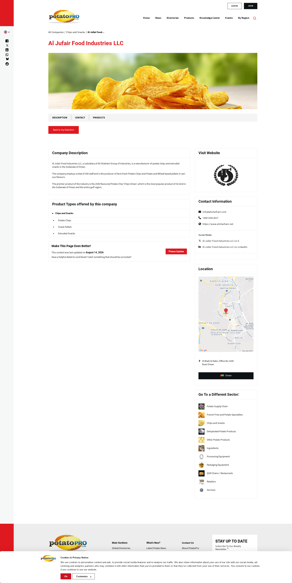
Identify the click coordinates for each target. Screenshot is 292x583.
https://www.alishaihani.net (218, 224)
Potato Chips (64, 220)
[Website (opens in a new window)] (226, 175)
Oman (228, 375)
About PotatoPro (190, 548)
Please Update (176, 251)
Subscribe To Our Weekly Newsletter (228, 548)
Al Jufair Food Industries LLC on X (221, 240)
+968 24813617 (211, 218)
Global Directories (121, 548)
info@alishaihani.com (214, 211)
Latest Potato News (156, 548)
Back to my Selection (63, 129)
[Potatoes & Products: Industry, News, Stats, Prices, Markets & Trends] (64, 18)
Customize (82, 576)
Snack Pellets (65, 227)
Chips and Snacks (64, 213)
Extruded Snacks (66, 233)
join (250, 6)
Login (234, 6)
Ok (65, 576)
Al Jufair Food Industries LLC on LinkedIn (225, 247)
